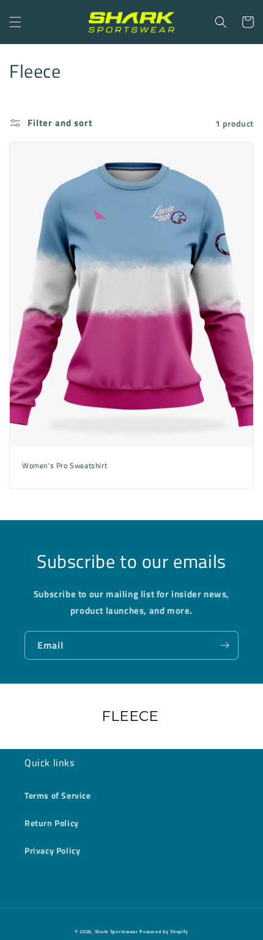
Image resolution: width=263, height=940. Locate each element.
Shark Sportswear (116, 931)
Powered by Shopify (163, 931)
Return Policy (51, 822)
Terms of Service (57, 795)
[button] (15, 22)
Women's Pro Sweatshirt (64, 466)
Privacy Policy (52, 850)
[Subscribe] (224, 645)
